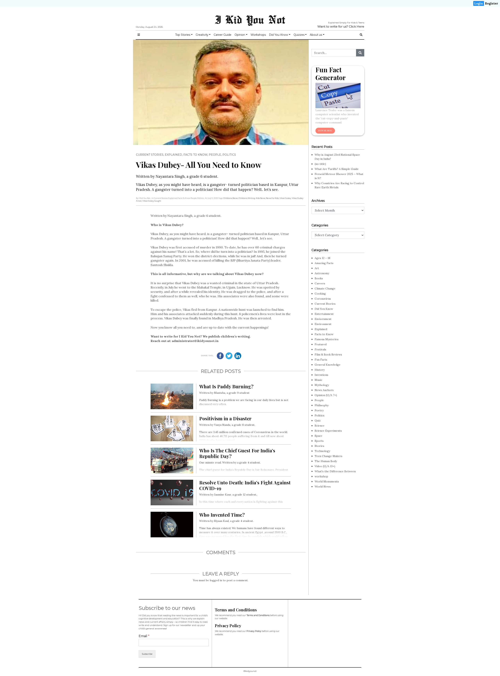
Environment (323, 324)
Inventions (321, 375)
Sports (319, 441)
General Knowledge (327, 364)
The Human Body (326, 461)
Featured (321, 344)
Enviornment (323, 319)
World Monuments (327, 481)
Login (478, 3)
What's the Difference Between (335, 471)
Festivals (320, 349)
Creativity (202, 35)
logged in (216, 580)
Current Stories (149, 154)
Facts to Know (195, 154)
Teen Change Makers (328, 456)
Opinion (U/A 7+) (326, 395)
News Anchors (324, 390)
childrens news (230, 198)
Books (319, 278)
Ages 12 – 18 (322, 258)
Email (144, 636)
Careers (320, 283)
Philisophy (322, 405)
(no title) (320, 164)
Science (319, 425)
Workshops (258, 35)
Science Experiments (328, 430)
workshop (321, 476)
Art (317, 268)
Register (491, 3)
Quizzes (299, 35)
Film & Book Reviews (328, 354)
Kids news (260, 198)
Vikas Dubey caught (151, 201)
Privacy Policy (253, 631)
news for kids (272, 198)
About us (316, 35)
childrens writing (246, 198)
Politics (229, 154)
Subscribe (147, 654)
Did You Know (278, 35)
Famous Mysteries (326, 339)
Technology (322, 451)
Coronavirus (323, 298)
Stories (319, 446)
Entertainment (324, 314)
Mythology (322, 385)
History (320, 369)
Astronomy (322, 273)
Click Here (356, 26)
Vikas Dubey (285, 198)
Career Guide (222, 35)
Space (318, 436)
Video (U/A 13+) (325, 466)
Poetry (319, 410)
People (215, 154)
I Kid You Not (250, 19)
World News (323, 486)
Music (318, 380)
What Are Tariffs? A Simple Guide (337, 169)
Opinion (240, 35)
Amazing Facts (324, 263)
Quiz (318, 420)
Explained (173, 154)
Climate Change (325, 288)
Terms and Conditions (258, 615)
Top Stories (182, 35)
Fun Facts (321, 359)
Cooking (320, 293)
